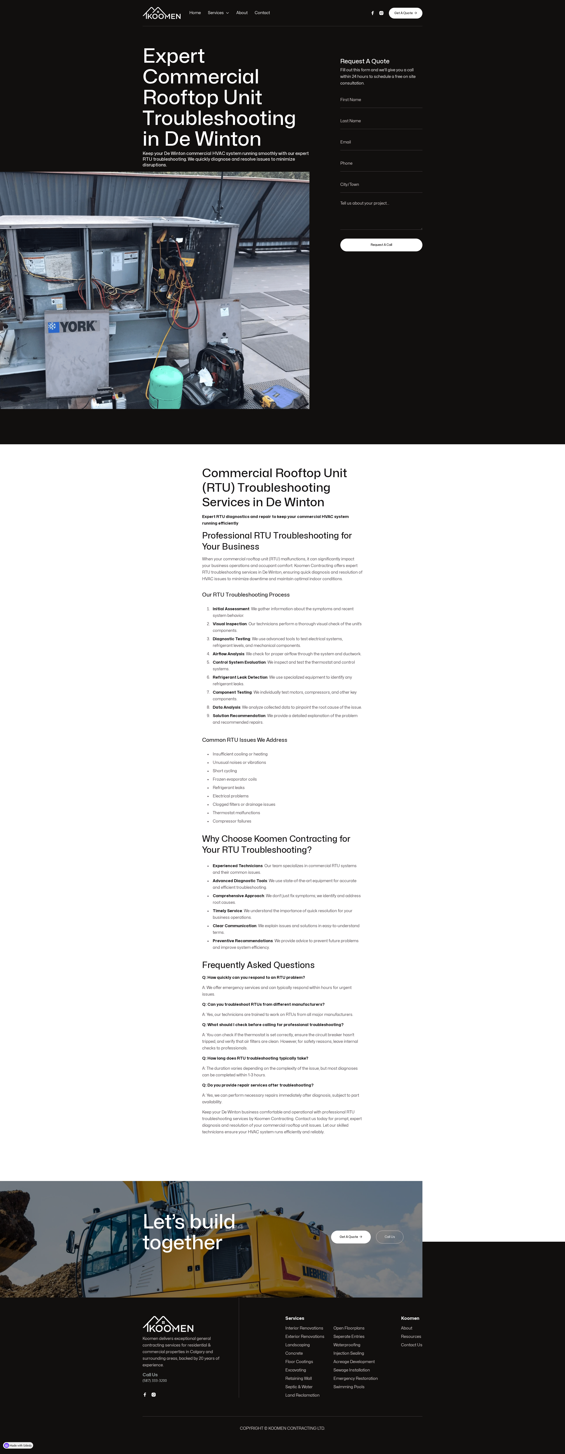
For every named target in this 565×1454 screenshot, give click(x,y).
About (242, 13)
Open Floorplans (349, 1328)
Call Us (390, 1237)
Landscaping (297, 1345)
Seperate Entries (349, 1337)
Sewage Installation (351, 1370)
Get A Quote (405, 13)
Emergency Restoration (355, 1379)
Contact (262, 13)
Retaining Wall (298, 1379)
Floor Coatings (299, 1362)
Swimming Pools (349, 1387)
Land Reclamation (302, 1395)
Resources (411, 1337)
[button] (218, 13)
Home (195, 13)
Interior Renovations (304, 1328)
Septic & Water (299, 1387)
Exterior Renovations (304, 1337)
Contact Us (411, 1345)
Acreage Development (354, 1362)
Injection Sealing (348, 1353)
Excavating (295, 1370)
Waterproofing (346, 1345)
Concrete (294, 1353)
